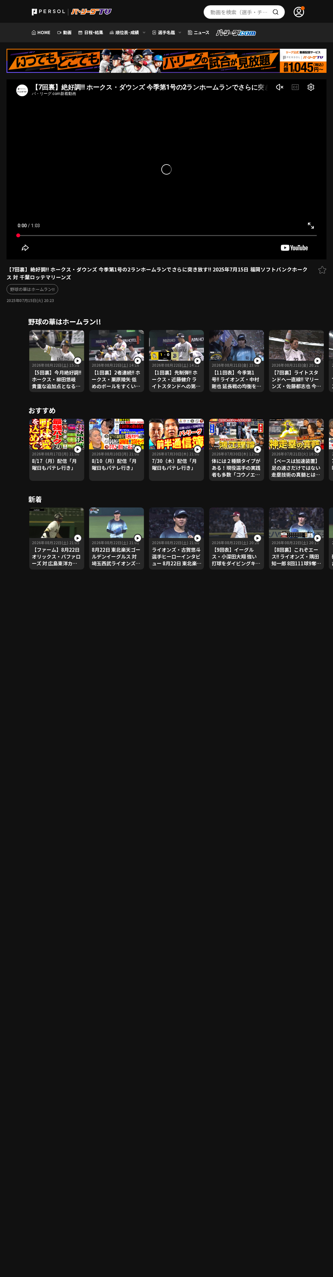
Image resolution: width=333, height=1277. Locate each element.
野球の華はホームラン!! (32, 289)
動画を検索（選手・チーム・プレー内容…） (247, 12)
